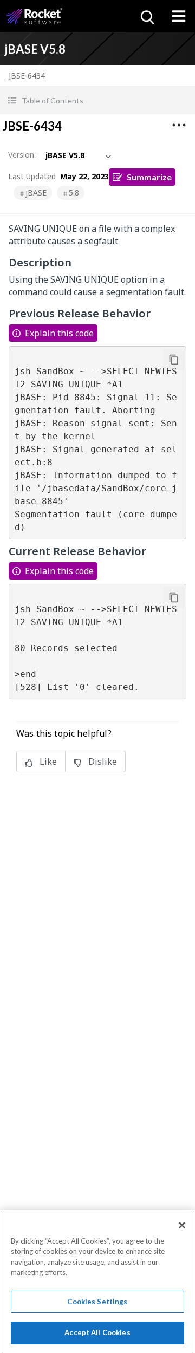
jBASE (36, 192)
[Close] (182, 1225)
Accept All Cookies (97, 1332)
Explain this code (59, 333)
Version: (22, 154)
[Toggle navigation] (179, 16)
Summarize (149, 177)
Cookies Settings (97, 1301)
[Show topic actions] (179, 125)
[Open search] (146, 16)
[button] (97, 100)
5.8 (74, 192)
